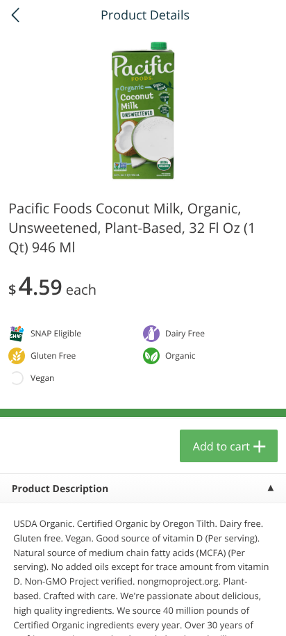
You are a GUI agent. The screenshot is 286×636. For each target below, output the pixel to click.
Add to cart (221, 446)
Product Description (60, 489)
